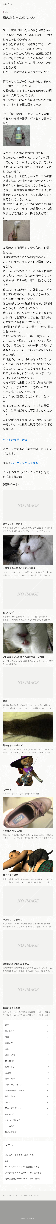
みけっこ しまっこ (12, 919)
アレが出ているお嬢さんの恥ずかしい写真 (23, 657)
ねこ (6, 12)
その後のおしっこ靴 (12, 831)
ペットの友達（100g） (16, 439)
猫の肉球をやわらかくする (16, 964)
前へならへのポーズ (12, 745)
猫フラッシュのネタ (12, 524)
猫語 (5, 701)
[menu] (51, 4)
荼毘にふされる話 (11, 1008)
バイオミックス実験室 (24, 462)
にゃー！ (7, 789)
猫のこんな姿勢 (10, 875)
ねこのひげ (8, 612)
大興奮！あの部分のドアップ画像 (19, 568)
